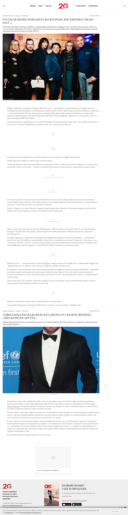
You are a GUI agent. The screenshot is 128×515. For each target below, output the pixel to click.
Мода (40, 6)
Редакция (6, 499)
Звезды (32, 6)
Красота (48, 6)
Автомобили (93, 6)
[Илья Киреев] (53, 147)
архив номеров (66, 496)
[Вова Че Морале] (53, 253)
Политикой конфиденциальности (30, 512)
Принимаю (115, 511)
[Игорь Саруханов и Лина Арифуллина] (53, 175)
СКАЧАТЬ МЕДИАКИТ (10, 491)
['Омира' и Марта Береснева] (53, 219)
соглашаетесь (9, 512)
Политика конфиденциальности (13, 505)
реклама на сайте (10, 494)
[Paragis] (53, 291)
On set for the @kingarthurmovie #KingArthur (48, 470)
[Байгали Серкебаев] (53, 190)
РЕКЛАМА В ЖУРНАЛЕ (10, 496)
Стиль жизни (81, 6)
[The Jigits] (53, 133)
